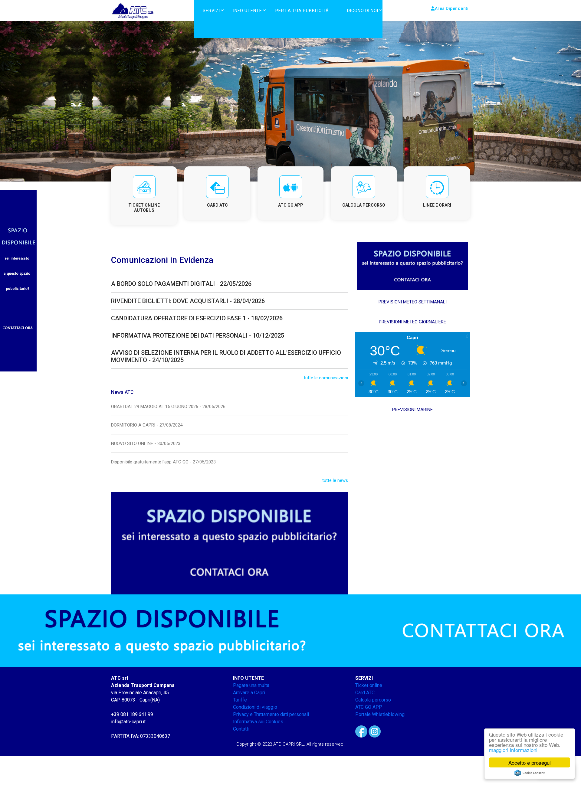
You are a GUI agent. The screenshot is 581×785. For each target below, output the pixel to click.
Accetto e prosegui (529, 762)
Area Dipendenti (452, 8)
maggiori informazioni (513, 750)
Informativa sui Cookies (258, 721)
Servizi (211, 10)
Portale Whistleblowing (380, 714)
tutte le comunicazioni (326, 378)
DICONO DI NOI (362, 10)
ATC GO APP (368, 707)
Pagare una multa (251, 685)
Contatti (241, 729)
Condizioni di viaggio (255, 707)
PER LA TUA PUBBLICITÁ (302, 10)
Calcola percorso (373, 700)
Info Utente (247, 10)
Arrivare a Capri (249, 692)
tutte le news (335, 480)
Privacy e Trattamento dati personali (271, 714)
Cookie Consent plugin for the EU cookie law (529, 773)
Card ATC (365, 692)
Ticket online (368, 685)
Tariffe (240, 700)
